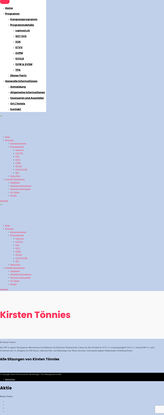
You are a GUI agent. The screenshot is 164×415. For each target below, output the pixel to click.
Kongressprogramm (23, 19)
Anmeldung (18, 86)
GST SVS (21, 36)
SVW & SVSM (23, 64)
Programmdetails (22, 25)
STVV (19, 47)
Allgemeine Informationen (27, 92)
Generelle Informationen (21, 81)
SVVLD (19, 58)
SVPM (19, 53)
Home (9, 8)
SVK (18, 42)
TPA (17, 70)
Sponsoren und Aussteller (27, 98)
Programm (12, 13)
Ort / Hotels (17, 103)
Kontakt (15, 109)
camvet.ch (22, 30)
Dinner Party (18, 75)
